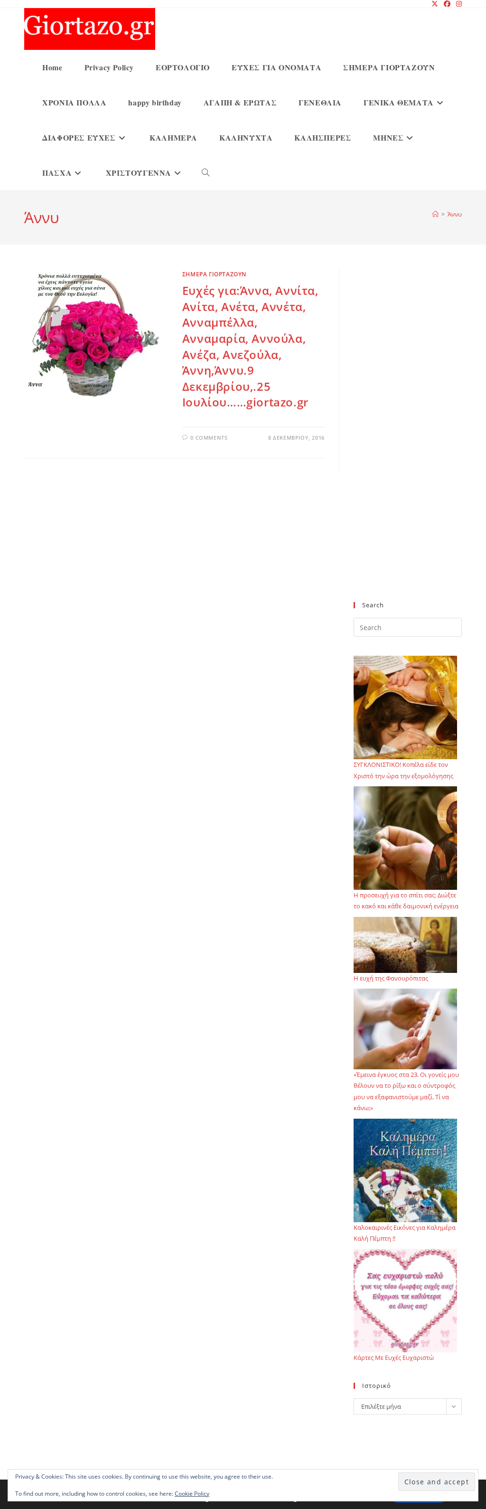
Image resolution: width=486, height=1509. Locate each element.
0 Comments (208, 437)
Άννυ (455, 214)
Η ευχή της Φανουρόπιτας (391, 978)
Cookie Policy (192, 1494)
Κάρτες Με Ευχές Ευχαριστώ (394, 1357)
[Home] (435, 214)
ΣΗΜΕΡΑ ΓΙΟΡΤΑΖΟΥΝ (214, 274)
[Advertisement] (408, 440)
